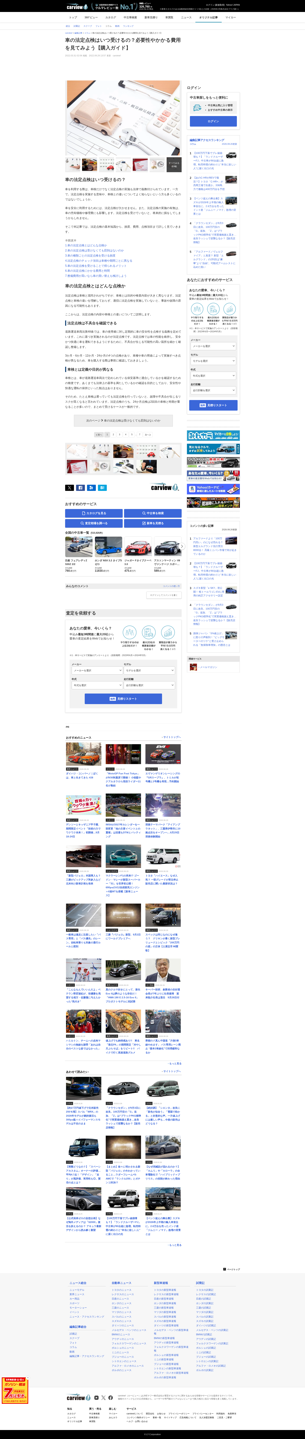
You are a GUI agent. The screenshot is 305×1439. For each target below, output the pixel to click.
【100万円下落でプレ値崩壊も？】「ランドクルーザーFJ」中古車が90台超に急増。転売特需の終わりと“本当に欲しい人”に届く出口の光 (214, 161)
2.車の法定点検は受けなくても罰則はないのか (94, 250)
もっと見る (175, 1063)
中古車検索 (130, 17)
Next (181, 546)
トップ (73, 17)
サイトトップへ (172, 737)
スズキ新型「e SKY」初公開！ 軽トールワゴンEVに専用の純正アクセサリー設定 (208, 591)
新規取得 (220, 5)
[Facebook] (80, 488)
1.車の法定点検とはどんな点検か (86, 245)
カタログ (110, 17)
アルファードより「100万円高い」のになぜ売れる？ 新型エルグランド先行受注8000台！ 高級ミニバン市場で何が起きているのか (215, 546)
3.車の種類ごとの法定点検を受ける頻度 (90, 255)
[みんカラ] (91, 488)
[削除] (28, 1378)
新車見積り (151, 17)
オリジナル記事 (208, 17)
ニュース (186, 17)
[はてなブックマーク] (102, 488)
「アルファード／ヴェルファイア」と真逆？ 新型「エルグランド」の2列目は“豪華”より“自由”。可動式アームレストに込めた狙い (214, 259)
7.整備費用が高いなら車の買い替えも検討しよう (96, 275)
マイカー (230, 17)
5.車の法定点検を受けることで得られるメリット (96, 265)
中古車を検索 (155, 513)
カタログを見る (96, 513)
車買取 (169, 17)
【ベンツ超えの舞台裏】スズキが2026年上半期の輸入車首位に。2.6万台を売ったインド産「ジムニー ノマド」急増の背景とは (214, 206)
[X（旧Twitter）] (69, 488)
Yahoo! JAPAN (233, 5)
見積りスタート (127, 698)
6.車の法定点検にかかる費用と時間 (87, 270)
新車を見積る (155, 523)
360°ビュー (91, 17)
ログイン (210, 5)
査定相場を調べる (96, 523)
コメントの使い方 (171, 586)
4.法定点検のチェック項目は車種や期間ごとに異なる (98, 260)
